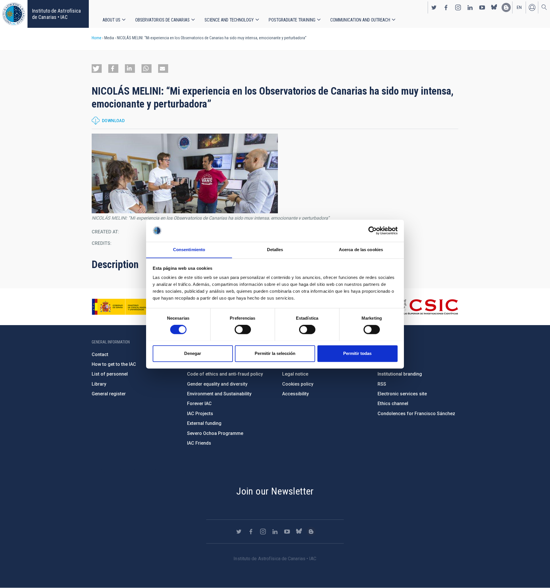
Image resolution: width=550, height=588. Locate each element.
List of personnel (110, 374)
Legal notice (295, 374)
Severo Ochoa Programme (215, 433)
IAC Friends (199, 443)
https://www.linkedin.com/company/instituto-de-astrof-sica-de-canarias (470, 7)
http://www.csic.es (427, 307)
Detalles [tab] (275, 249)
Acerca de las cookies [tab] (361, 249)
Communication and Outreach (360, 20)
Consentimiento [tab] (189, 249)
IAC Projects (200, 413)
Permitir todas (357, 353)
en (519, 7)
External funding (204, 423)
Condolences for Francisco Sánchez (416, 413)
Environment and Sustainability (219, 393)
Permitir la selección (275, 353)
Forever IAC (199, 403)
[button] (97, 68)
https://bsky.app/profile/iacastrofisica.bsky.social (494, 7)
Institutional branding (400, 374)
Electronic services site (402, 393)
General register (109, 393)
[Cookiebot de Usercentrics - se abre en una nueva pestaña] (372, 230)
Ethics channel (393, 403)
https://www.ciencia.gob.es (123, 306)
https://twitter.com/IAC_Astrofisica (434, 7)
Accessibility (295, 393)
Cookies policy (297, 384)
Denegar (192, 353)
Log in (532, 7)
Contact (100, 354)
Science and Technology (229, 20)
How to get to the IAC (114, 364)
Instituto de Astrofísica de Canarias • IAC (56, 14)
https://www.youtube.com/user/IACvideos (482, 7)
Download (113, 120)
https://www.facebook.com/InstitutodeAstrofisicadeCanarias (446, 7)
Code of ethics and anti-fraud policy (225, 374)
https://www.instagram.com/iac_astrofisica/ (458, 7)
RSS (382, 384)
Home (96, 38)
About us (111, 20)
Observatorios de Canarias (162, 20)
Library (99, 384)
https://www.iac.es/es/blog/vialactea (506, 7)
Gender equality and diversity (217, 384)
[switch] (243, 329)
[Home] (14, 14)
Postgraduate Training (292, 20)
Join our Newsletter (275, 491)
